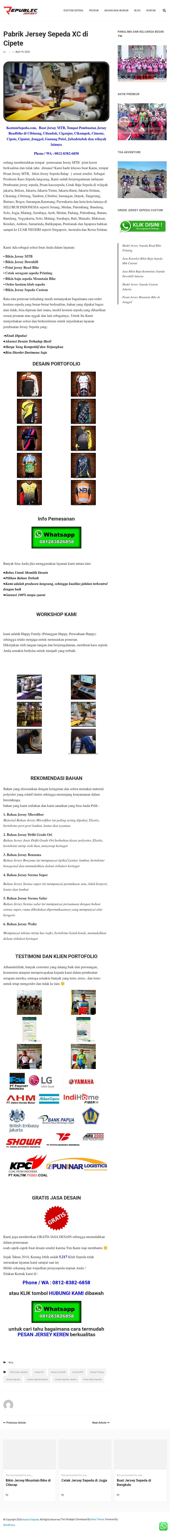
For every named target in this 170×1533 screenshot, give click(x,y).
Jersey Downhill (57, 1372)
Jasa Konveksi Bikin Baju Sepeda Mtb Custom (142, 260)
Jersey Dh (39, 1372)
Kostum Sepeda (73, 10)
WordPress (9, 1525)
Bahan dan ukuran (116, 10)
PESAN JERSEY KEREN (43, 1334)
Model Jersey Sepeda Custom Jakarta (140, 286)
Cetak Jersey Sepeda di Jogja (84, 1480)
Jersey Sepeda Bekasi (37, 1379)
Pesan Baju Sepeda (92, 1379)
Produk (94, 10)
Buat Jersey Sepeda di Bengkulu (134, 1482)
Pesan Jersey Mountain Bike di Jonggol (141, 299)
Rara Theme (97, 1519)
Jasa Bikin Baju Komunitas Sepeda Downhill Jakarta (143, 273)
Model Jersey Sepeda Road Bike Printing (141, 247)
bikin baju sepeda (19, 1372)
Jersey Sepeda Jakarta (66, 1379)
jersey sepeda (13, 1379)
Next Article (99, 1422)
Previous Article (16, 1422)
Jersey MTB (77, 1372)
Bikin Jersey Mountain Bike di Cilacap (28, 1482)
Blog (137, 10)
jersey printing (97, 1372)
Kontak (151, 10)
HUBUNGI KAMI (66, 1293)
